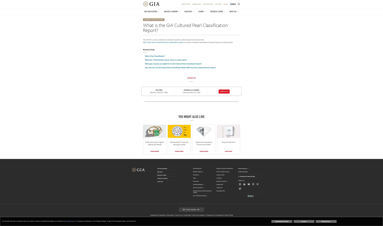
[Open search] (239, 4)
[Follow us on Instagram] (240, 184)
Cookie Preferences (243, 172)
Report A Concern (221, 181)
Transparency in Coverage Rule (215, 215)
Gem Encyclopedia (162, 168)
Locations (219, 178)
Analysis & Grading (162, 178)
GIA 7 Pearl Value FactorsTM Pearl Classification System (163, 42)
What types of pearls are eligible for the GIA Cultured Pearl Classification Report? (173, 64)
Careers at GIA (220, 175)
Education (160, 171)
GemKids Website (198, 184)
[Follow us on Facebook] (253, 184)
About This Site (229, 215)
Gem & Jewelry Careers (222, 171)
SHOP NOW (228, 151)
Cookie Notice (187, 215)
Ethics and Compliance (198, 215)
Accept (304, 221)
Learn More (154, 151)
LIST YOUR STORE (208, 4)
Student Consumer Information (224, 168)
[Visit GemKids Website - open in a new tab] (251, 196)
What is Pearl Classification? (155, 56)
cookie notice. (70, 221)
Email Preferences (242, 168)
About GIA (160, 181)
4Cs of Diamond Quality (199, 195)
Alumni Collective (197, 187)
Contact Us (219, 187)
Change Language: (192, 209)
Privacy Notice (170, 215)
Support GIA (219, 184)
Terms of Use (178, 215)
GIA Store (218, 4)
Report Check (186, 4)
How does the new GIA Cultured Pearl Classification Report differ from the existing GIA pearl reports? (180, 67)
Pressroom (196, 181)
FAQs (194, 178)
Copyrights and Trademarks (157, 215)
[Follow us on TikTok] (240, 189)
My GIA (226, 4)
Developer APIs (220, 191)
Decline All (326, 221)
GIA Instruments (197, 168)
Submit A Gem (196, 4)
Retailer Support (197, 171)
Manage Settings (281, 221)
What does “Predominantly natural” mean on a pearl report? (166, 60)
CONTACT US (191, 78)
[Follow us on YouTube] (249, 184)
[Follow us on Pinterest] (257, 184)
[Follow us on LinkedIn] (244, 184)
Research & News (161, 175)
